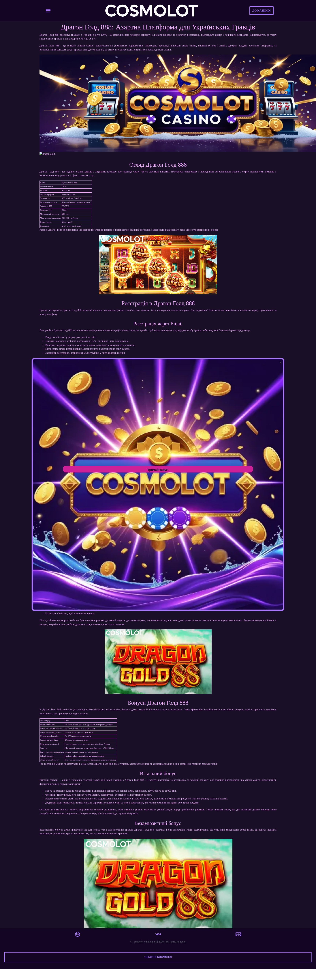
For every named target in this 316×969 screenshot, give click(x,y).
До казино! (261, 10)
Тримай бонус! (158, 470)
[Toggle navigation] (48, 10)
